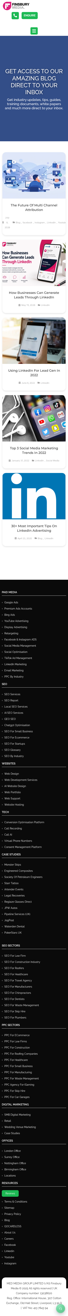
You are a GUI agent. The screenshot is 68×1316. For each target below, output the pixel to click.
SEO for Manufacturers (18, 986)
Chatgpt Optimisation (17, 725)
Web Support (12, 798)
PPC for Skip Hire (14, 1090)
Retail (7, 1120)
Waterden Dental (14, 926)
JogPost (9, 920)
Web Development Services (20, 779)
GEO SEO (10, 719)
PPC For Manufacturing (18, 1072)
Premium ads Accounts (18, 608)
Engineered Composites (18, 870)
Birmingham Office (15, 1169)
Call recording (13, 828)
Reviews (10, 1193)
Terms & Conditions (15, 1201)
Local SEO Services (16, 706)
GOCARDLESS (12, 1226)
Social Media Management (20, 645)
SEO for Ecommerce (16, 737)
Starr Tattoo (11, 883)
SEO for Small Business (18, 731)
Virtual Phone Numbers (18, 840)
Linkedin (51, 222)
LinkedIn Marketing (15, 664)
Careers (9, 1238)
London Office (12, 1150)
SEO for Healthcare (16, 974)
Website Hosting (14, 804)
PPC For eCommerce (17, 1035)
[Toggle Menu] (60, 1308)
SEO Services (12, 694)
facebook (27, 222)
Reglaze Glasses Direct (18, 901)
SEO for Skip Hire (14, 1011)
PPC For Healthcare (16, 1060)
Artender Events (13, 889)
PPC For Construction (17, 1047)
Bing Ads (9, 614)
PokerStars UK (13, 932)
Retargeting (11, 633)
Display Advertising (15, 627)
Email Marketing (14, 670)
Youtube (62, 222)
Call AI (8, 834)
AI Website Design (15, 786)
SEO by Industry (14, 756)
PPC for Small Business (18, 1066)
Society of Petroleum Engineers (23, 877)
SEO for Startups (14, 743)
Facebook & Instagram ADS (20, 639)
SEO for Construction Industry (22, 961)
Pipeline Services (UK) (17, 914)
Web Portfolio (12, 792)
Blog (18, 222)
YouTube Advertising (16, 621)
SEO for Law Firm (15, 955)
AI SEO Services (13, 712)
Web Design (11, 773)
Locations (10, 1175)
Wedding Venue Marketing (20, 1127)
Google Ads (11, 602)
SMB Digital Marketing (17, 1114)
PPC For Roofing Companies (21, 1053)
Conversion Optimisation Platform (24, 822)
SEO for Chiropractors (17, 992)
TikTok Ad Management (18, 658)
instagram (40, 222)
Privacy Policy (12, 1214)
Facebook (10, 1244)
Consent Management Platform (23, 847)
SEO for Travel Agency (18, 980)
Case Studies (12, 1133)
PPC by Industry (14, 676)
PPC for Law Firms (15, 1041)
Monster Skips (12, 864)
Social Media (52, 460)
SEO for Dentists (14, 999)
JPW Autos (10, 907)
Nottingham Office (15, 1163)
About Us (9, 1232)
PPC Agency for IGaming (19, 1084)
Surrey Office (12, 1157)
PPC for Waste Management (21, 1078)
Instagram (10, 1263)
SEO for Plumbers (15, 1017)
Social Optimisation (15, 651)
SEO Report (11, 700)
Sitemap (9, 1207)
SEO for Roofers (14, 968)
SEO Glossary (12, 749)
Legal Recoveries (14, 895)
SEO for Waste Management (21, 1005)
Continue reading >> (34, 186)
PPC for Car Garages (17, 1097)
